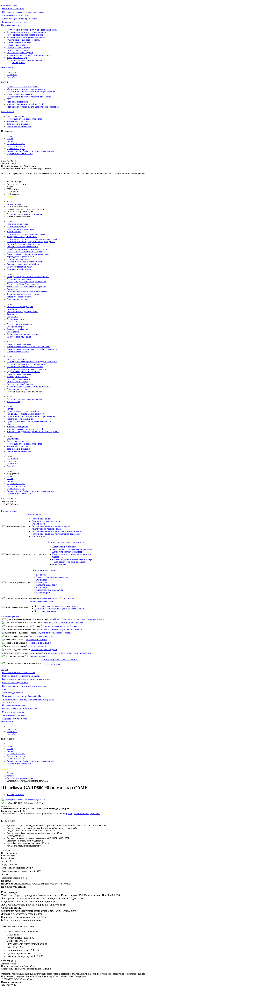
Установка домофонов (17, 102)
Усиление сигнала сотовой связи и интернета (28, 55)
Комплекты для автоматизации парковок (26, 286)
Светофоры (12, 289)
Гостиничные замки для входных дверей (26, 234)
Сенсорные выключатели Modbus (23, 264)
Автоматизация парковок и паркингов (25, 60)
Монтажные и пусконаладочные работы (26, 89)
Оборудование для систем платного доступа (23, 12)
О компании (7, 67)
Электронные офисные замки (21, 229)
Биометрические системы (14, 22)
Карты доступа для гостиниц (20, 256)
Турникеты (12, 314)
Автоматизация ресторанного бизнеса (25, 35)
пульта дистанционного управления (83, 813)
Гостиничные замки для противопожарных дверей (31, 241)
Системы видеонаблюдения (20, 52)
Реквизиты (12, 74)
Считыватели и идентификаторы (22, 311)
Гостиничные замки (16, 226)
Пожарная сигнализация (18, 47)
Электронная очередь (17, 57)
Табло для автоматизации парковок (24, 294)
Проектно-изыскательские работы (23, 86)
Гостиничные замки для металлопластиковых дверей (32, 239)
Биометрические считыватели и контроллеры (28, 346)
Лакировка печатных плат (19, 126)
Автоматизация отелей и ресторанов (19, 19)
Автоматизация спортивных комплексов (26, 37)
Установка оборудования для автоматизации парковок (33, 107)
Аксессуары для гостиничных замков (24, 251)
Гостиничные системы (13, 8)
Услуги (4, 82)
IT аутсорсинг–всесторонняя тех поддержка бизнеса (32, 30)
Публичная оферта (16, 148)
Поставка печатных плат (18, 116)
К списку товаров (15, 794)
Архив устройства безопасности (22, 284)
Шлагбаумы (12, 316)
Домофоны (12, 309)
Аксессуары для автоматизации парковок (26, 281)
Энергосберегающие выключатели (23, 244)
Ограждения (13, 332)
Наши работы (18, 62)
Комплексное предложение (20, 94)
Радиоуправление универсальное (22, 334)
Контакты (11, 72)
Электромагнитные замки (19, 337)
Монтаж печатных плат (18, 121)
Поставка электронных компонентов (24, 119)
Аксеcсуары (12, 321)
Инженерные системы (17, 45)
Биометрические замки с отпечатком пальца (28, 254)
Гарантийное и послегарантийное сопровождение (31, 91)
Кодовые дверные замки (18, 259)
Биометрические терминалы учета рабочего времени (32, 349)
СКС (9, 99)
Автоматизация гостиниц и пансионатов (26, 32)
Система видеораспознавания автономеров (27, 291)
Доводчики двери (15, 327)
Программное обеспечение (20, 153)
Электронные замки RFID (19, 267)
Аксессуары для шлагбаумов (20, 324)
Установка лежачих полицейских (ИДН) (26, 104)
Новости (11, 136)
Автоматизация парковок (19, 279)
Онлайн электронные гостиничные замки (27, 249)
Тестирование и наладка (18, 124)
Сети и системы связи (17, 50)
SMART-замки (14, 231)
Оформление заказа (16, 146)
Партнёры (11, 77)
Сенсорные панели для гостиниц (22, 246)
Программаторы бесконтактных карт (24, 262)
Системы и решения (10, 25)
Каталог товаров (9, 5)
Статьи (10, 138)
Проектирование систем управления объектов (29, 97)
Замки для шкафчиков (17, 329)
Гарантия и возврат (16, 143)
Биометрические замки (18, 351)
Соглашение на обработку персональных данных (30, 151)
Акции (4, 158)
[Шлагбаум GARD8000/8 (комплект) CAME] (23, 799)
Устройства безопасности (19, 297)
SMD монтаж (7, 111)
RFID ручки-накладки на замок (22, 236)
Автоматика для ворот (17, 319)
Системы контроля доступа (15, 15)
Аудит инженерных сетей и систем (23, 40)
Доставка (11, 141)
